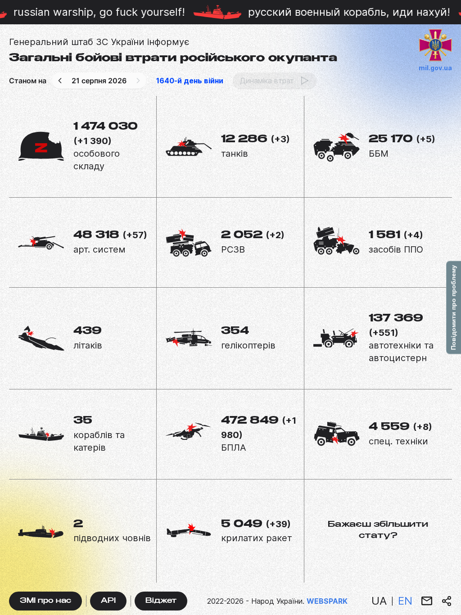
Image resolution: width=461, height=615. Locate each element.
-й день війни (189, 80)
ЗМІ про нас (45, 601)
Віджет (160, 601)
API (108, 601)
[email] (426, 601)
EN (405, 600)
